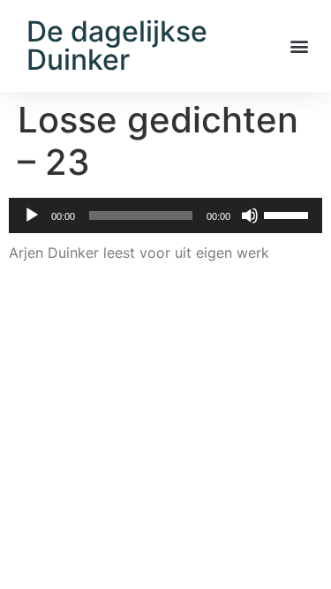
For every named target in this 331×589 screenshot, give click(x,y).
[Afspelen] (32, 215)
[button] (298, 46)
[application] (165, 215)
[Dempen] (250, 215)
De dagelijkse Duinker (116, 45)
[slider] (288, 214)
